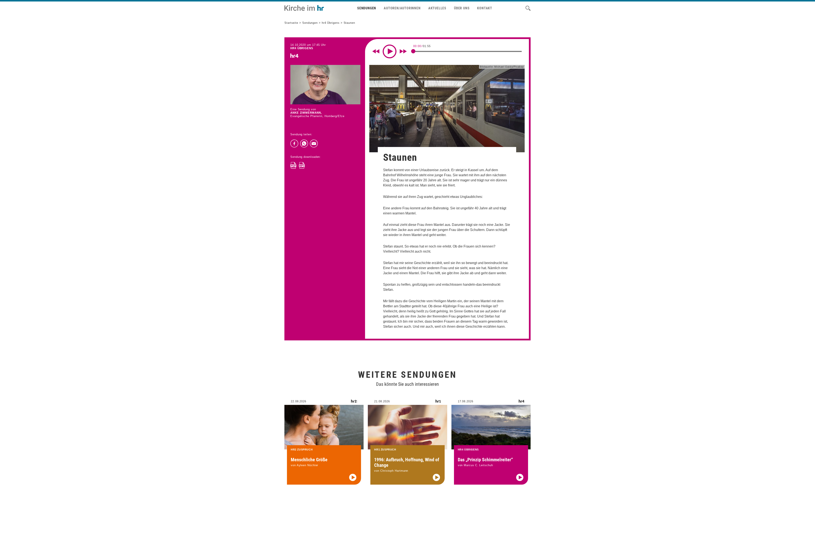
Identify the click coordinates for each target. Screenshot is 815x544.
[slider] (413, 51)
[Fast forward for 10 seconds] (403, 51)
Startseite (291, 22)
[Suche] (528, 8)
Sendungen (366, 8)
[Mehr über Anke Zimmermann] (325, 84)
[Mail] (314, 144)
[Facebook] (294, 144)
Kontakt (484, 8)
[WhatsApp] (304, 144)
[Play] (389, 51)
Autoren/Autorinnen (402, 8)
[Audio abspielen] (352, 477)
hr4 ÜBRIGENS (301, 48)
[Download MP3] (302, 165)
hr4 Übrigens (331, 22)
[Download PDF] (293, 165)
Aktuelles (437, 8)
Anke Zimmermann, (306, 112)
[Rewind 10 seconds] (375, 51)
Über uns (461, 8)
